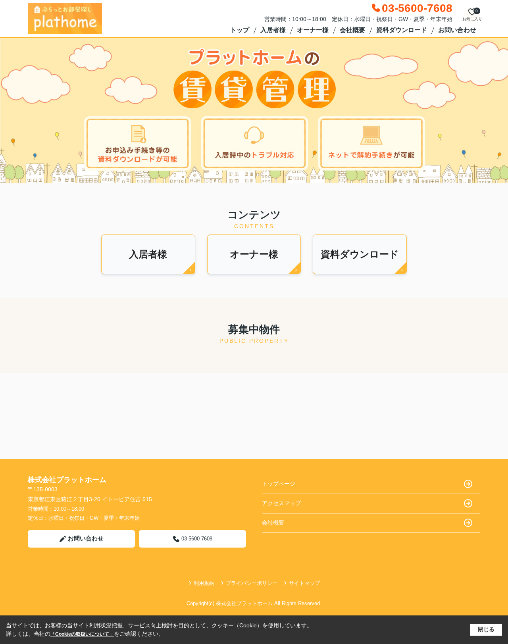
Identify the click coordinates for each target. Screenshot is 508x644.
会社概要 (352, 30)
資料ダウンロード (401, 30)
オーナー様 (313, 30)
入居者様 (273, 30)
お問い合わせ (457, 30)
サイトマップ (304, 583)
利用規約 (204, 583)
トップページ (278, 484)
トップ (239, 30)
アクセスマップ (281, 503)
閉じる (486, 629)
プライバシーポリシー (251, 583)
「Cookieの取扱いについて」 (82, 634)
